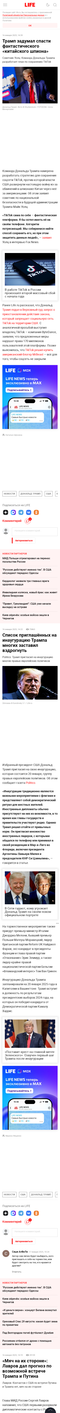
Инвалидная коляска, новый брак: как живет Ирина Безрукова (29, 594)
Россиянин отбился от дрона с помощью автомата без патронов (27, 1342)
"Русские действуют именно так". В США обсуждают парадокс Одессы (26, 571)
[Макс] (13, 512)
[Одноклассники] (36, 512)
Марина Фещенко (13, 1136)
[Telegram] (21, 512)
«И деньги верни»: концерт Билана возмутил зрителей (29, 1311)
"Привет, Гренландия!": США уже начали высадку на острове (26, 605)
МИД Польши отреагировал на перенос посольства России (26, 560)
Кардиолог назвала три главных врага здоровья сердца (25, 582)
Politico (30, 783)
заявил (47, 237)
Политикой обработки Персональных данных (23, 15)
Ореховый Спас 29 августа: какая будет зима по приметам (29, 1323)
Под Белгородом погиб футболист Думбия (27, 1333)
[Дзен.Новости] (5, 512)
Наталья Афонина (13, 435)
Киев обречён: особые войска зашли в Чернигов (25, 616)
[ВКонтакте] (28, 512)
